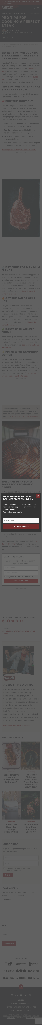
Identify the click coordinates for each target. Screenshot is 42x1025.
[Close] (38, 496)
